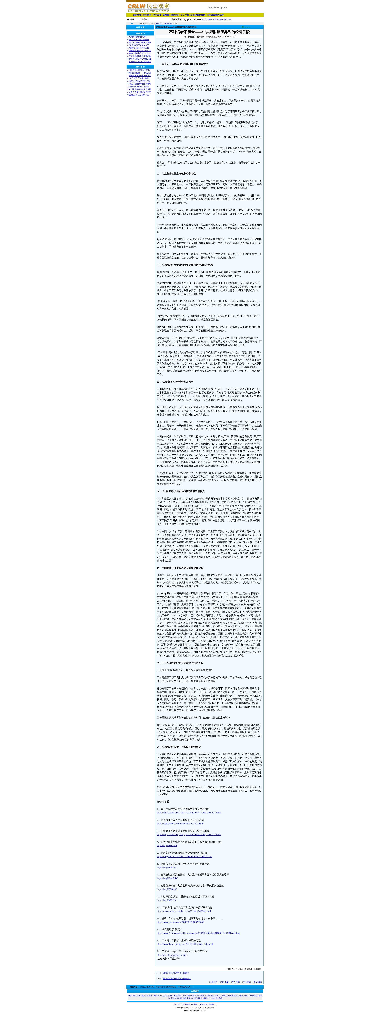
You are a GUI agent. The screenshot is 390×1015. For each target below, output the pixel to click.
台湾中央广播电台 (213, 995)
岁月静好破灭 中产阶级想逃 (140, 59)
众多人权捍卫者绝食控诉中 (140, 92)
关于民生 (212, 1004)
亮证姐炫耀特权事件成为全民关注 (177, 979)
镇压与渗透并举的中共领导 (140, 84)
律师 (206, 19)
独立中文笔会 (147, 995)
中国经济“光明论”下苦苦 (139, 87)
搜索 (188, 20)
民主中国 (136, 995)
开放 (130, 995)
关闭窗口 (257, 982)
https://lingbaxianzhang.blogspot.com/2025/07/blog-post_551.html (189, 834)
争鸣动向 (157, 995)
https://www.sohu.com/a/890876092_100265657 (180, 922)
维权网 (214, 998)
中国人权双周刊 (174, 995)
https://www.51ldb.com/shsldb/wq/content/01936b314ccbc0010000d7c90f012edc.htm (198, 933)
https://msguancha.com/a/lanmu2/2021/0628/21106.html (184, 911)
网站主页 (159, 24)
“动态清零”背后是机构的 (139, 78)
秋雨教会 (225, 19)
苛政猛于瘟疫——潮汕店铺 (140, 73)
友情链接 (203, 1004)
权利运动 (225, 995)
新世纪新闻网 (176, 998)
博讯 (220, 998)
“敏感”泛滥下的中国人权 (139, 48)
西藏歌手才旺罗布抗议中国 (140, 51)
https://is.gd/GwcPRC (167, 878)
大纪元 (164, 995)
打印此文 (246, 982)
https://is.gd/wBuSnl (166, 900)
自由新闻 (201, 995)
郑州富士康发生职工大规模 (140, 89)
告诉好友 (235, 982)
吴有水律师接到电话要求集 (140, 56)
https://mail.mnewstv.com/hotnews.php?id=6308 (180, 823)
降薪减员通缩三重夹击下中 (140, 76)
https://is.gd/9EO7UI (167, 845)
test (230, 19)
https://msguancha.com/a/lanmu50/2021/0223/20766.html (184, 856)
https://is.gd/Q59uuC (167, 889)
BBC (246, 995)
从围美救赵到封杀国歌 (138, 37)
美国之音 (207, 998)
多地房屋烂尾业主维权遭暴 (140, 62)
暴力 (211, 19)
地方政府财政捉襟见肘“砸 (139, 81)
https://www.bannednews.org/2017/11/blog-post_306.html (185, 944)
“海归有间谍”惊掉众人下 (139, 45)
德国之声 (186, 998)
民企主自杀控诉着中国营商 (140, 42)
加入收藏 (224, 982)
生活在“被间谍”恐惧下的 (139, 95)
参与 (242, 995)
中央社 (193, 995)
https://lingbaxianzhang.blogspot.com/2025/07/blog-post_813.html (189, 812)
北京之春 (186, 995)
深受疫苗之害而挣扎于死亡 (140, 70)
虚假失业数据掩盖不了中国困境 (176, 973)
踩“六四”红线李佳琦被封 (139, 40)
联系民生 (195, 1004)
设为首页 (178, 1004)
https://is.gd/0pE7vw (167, 867)
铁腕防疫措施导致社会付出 (140, 53)
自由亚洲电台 (196, 998)
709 (203, 19)
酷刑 (215, 19)
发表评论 (213, 982)
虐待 (219, 19)
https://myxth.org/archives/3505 (172, 955)
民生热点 (168, 24)
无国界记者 (234, 995)
